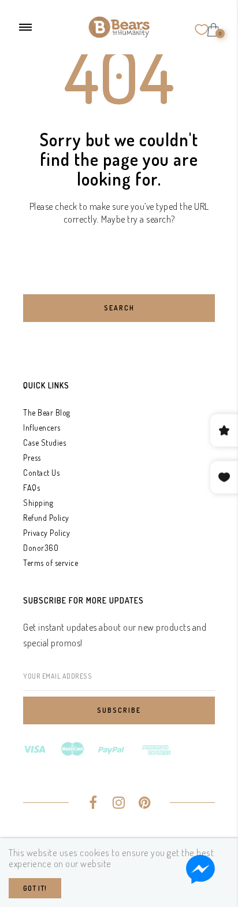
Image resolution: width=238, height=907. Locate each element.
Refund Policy (46, 518)
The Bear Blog (46, 412)
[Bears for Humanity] (119, 26)
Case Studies (44, 442)
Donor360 (40, 548)
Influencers (42, 427)
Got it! (35, 888)
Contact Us (41, 472)
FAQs (31, 488)
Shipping (38, 503)
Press (32, 457)
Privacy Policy (46, 533)
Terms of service (50, 563)
